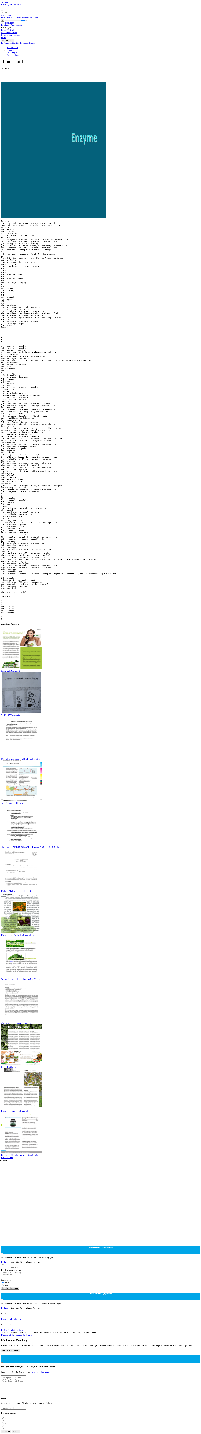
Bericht (4, 1330)
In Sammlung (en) (9, 43)
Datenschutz (6, 1335)
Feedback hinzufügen (10, 1350)
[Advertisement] (83, 76)
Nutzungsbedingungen (22, 1335)
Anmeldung (6, 15)
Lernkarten (16, 5)
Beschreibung (12, 1270)
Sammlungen (16, 25)
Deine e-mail (6, 1398)
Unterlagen (6, 5)
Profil (3, 37)
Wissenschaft (12, 47)
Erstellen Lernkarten (29, 17)
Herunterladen (7, 1157)
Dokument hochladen (10, 17)
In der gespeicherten (26, 43)
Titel (3, 1264)
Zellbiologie (12, 52)
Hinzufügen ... (7, 40)
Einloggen (6, 1262)
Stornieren (6, 1431)
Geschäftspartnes (15, 1330)
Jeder (7, 1282)
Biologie (10, 50)
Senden (16, 1431)
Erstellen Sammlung (10, 1288)
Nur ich (8, 1285)
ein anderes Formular (40, 1372)
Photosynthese (13, 55)
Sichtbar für (6, 1280)
